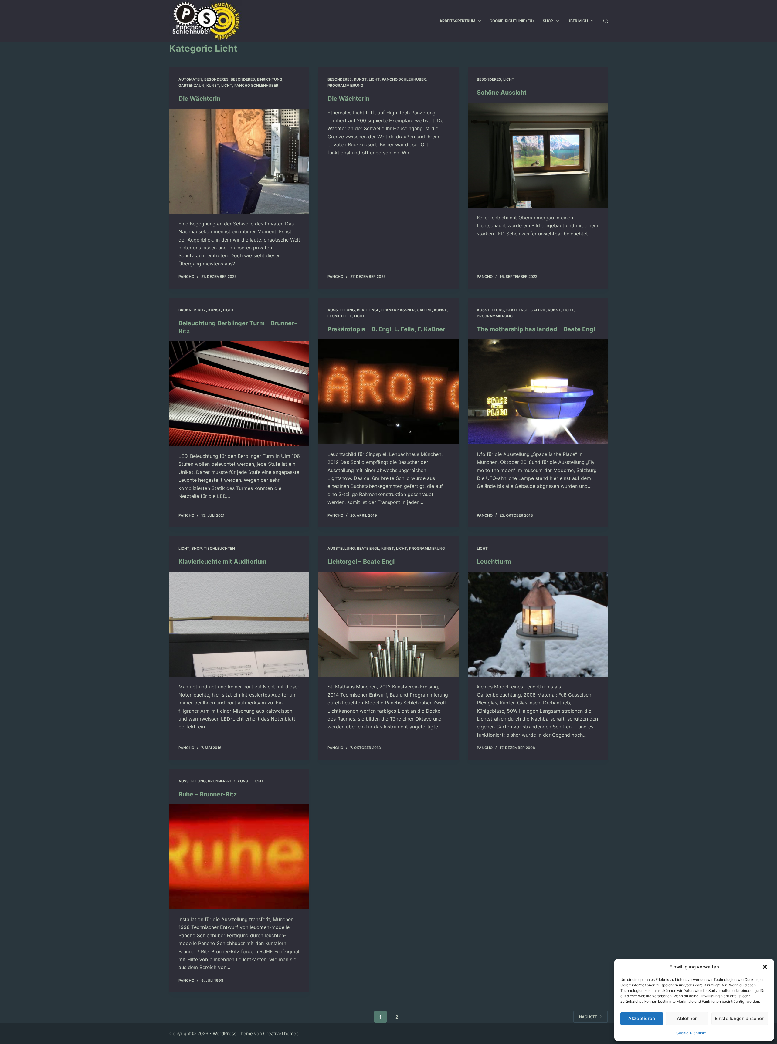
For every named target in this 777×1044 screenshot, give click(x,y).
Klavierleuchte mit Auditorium (222, 561)
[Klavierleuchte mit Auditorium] (239, 624)
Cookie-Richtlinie (691, 1033)
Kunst (212, 85)
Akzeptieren (641, 1018)
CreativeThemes (281, 1033)
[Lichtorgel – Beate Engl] (388, 624)
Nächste (588, 1017)
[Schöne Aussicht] (538, 155)
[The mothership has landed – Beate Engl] (538, 391)
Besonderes (216, 79)
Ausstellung (341, 310)
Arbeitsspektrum (457, 21)
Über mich (578, 21)
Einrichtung (269, 79)
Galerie (424, 310)
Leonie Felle (339, 316)
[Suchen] (605, 21)
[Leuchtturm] (538, 624)
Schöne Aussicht (502, 92)
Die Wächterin (199, 98)
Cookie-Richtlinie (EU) (512, 21)
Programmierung (345, 85)
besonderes (243, 79)
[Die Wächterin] (239, 161)
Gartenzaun (191, 85)
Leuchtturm (494, 561)
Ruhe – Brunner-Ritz (207, 794)
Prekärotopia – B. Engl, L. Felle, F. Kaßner (386, 329)
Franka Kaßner (398, 310)
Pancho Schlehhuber (256, 85)
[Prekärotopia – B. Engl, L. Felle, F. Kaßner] (388, 391)
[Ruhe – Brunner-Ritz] (239, 856)
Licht (226, 85)
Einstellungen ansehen (740, 1018)
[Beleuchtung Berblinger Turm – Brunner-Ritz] (239, 393)
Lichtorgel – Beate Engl (361, 561)
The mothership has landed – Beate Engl (536, 329)
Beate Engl (368, 310)
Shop (548, 21)
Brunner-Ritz (192, 310)
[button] (765, 967)
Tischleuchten (219, 548)
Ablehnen (687, 1018)
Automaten (190, 79)
